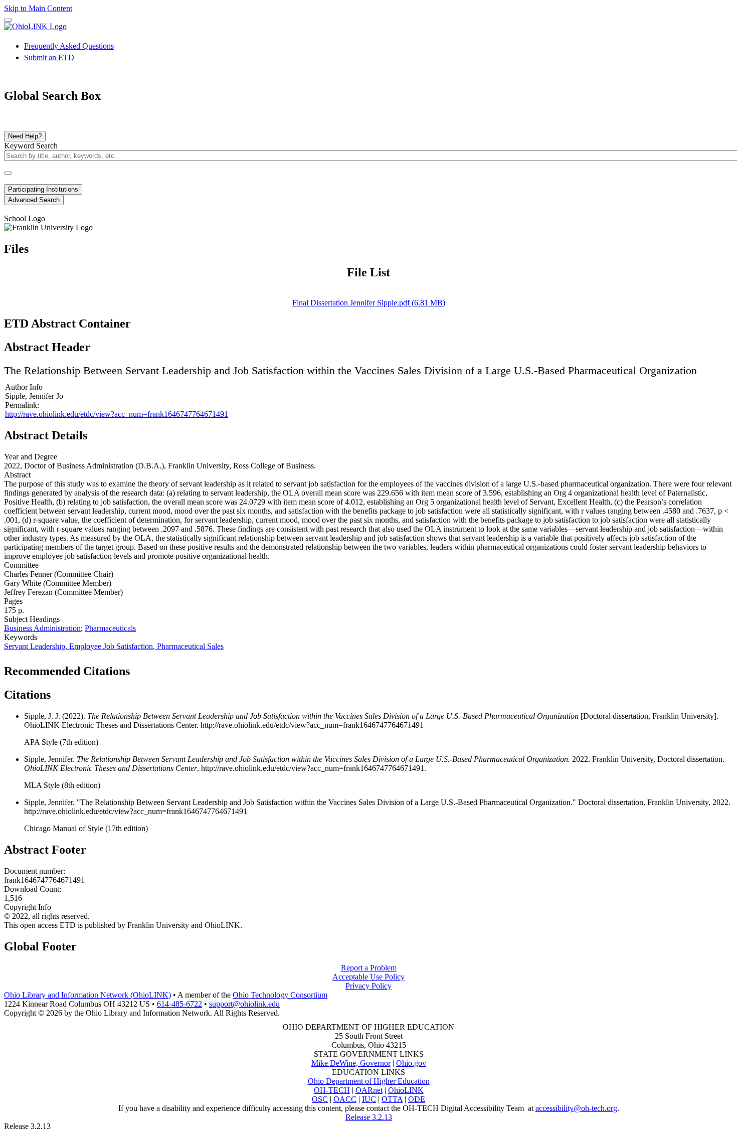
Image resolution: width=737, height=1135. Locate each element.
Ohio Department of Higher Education (369, 1081)
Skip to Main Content (38, 8)
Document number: (34, 871)
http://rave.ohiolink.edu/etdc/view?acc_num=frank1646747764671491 (116, 414)
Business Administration (42, 628)
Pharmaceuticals (110, 628)
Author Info (24, 387)
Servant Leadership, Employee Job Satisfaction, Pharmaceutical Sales (114, 646)
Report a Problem (369, 967)
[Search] (8, 173)
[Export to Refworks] (138, 668)
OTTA (392, 1099)
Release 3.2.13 (368, 1117)
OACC (344, 1099)
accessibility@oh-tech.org (576, 1108)
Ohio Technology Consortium (280, 995)
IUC (369, 1099)
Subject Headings (32, 619)
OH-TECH (332, 1090)
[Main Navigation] (8, 20)
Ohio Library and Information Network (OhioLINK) (87, 995)
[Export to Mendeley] (186, 668)
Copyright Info (27, 907)
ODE (416, 1099)
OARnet (369, 1090)
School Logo (24, 218)
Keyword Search (31, 145)
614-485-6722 (179, 1004)
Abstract (17, 474)
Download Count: (32, 889)
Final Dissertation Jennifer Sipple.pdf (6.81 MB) (368, 302)
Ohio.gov (411, 1063)
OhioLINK (406, 1090)
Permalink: (22, 405)
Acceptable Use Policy (368, 976)
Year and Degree (30, 456)
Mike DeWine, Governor (351, 1063)
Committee (21, 565)
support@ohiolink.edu (244, 1004)
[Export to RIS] (170, 668)
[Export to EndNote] (154, 668)
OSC (320, 1099)
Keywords (20, 637)
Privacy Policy (368, 986)
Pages (13, 601)
